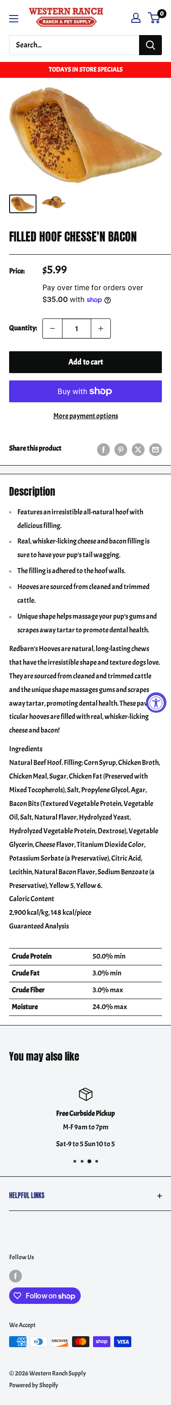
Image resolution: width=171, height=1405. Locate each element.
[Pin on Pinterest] (120, 448)
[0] (154, 17)
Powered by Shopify (33, 1385)
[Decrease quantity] (52, 328)
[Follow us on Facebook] (15, 1275)
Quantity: (23, 328)
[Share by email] (155, 448)
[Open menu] (13, 18)
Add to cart (85, 362)
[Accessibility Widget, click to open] (156, 702)
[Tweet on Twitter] (138, 448)
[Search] (150, 45)
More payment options (85, 415)
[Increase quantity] (100, 328)
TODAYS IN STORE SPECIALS (86, 69)
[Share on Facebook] (103, 448)
